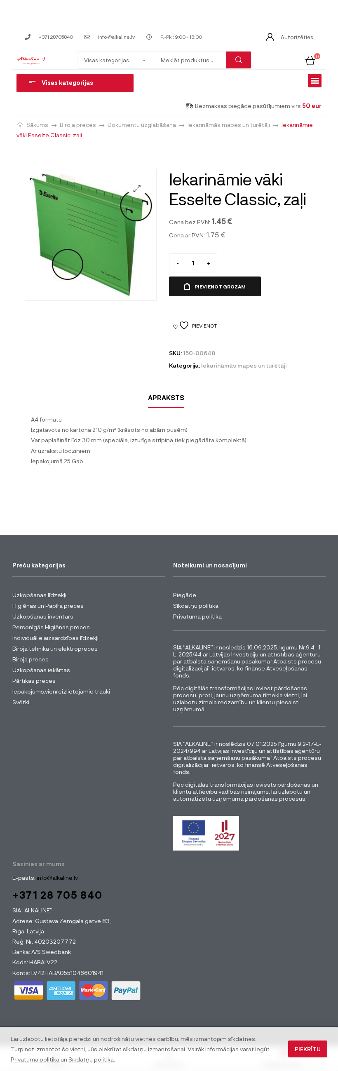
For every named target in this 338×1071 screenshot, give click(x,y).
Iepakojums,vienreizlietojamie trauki (61, 691)
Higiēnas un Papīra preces (48, 605)
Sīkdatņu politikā (91, 1059)
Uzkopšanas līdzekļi (39, 594)
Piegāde (184, 594)
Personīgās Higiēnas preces (51, 626)
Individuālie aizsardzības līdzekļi (55, 637)
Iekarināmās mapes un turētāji (229, 124)
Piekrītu (308, 1048)
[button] (315, 80)
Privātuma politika (197, 616)
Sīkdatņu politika (195, 605)
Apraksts (166, 397)
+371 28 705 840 (57, 895)
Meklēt (238, 60)
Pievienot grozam (220, 286)
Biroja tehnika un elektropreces (55, 648)
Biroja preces (78, 124)
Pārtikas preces (34, 680)
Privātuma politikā (35, 1059)
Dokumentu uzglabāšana (142, 124)
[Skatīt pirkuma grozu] (310, 59)
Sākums (37, 124)
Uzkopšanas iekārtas (41, 669)
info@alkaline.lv (56, 877)
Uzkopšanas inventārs (42, 616)
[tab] (166, 398)
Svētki (20, 701)
